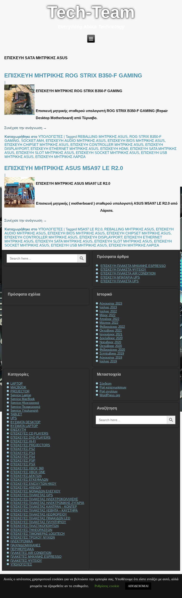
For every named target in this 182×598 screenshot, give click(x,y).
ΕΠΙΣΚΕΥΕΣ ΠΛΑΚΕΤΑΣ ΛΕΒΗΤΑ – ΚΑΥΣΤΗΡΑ (44, 510)
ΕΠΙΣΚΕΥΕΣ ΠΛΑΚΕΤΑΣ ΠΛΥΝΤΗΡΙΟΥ (38, 522)
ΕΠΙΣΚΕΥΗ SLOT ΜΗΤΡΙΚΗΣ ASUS (45, 153)
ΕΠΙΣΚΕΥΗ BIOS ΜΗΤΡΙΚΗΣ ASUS (136, 141)
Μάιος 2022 (107, 315)
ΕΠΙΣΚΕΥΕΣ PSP (22, 460)
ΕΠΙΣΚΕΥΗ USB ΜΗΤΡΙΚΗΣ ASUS (79, 245)
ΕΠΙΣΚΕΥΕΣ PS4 (22, 457)
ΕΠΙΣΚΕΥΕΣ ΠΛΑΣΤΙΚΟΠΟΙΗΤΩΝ (34, 526)
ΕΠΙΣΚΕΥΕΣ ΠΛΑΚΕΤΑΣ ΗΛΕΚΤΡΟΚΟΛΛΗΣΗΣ (44, 499)
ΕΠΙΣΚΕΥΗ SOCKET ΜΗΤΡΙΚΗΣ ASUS (107, 153)
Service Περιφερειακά (25, 407)
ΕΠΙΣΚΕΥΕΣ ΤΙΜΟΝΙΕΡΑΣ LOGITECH (37, 533)
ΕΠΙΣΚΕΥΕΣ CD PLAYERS (29, 433)
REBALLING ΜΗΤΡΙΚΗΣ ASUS (102, 137)
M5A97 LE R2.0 (90, 229)
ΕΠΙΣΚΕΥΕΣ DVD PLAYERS (30, 437)
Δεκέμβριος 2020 (111, 338)
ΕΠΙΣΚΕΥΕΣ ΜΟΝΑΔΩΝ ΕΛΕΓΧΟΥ (35, 491)
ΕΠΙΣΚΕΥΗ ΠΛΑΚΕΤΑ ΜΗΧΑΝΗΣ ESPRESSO (133, 266)
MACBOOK (18, 387)
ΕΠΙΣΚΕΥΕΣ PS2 (22, 449)
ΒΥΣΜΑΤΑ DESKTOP (25, 422)
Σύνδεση (105, 383)
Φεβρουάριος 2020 (112, 349)
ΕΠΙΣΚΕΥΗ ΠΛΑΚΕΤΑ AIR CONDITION (127, 273)
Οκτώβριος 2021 (111, 330)
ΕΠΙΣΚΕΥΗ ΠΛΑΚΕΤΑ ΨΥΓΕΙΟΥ (123, 269)
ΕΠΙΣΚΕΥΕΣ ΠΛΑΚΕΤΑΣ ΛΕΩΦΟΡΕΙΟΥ (38, 514)
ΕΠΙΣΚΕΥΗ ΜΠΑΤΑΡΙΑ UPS (120, 277)
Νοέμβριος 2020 (110, 342)
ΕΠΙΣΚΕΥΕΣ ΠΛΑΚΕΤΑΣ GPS (31, 495)
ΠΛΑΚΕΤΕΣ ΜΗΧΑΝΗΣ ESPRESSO (35, 556)
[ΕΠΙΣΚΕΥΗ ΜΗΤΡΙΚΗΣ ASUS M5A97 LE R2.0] (20, 207)
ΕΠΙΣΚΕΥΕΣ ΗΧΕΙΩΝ (25, 487)
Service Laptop (20, 395)
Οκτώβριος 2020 (111, 346)
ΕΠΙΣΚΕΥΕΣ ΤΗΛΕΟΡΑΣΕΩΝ (31, 530)
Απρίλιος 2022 (109, 319)
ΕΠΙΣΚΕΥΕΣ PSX (22, 464)
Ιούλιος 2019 (108, 361)
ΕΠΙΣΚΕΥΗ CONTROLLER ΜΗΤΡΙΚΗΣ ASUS (106, 145)
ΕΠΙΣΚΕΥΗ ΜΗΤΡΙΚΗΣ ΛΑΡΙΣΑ (60, 157)
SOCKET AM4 (32, 141)
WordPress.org (110, 395)
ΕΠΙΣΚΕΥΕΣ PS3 (22, 453)
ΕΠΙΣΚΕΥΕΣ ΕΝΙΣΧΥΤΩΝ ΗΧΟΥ (33, 484)
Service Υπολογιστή (24, 410)
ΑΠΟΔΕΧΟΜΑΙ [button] (138, 586)
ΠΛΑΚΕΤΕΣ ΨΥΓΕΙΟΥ (26, 560)
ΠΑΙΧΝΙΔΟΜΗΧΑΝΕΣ (25, 545)
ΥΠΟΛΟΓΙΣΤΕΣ (50, 137)
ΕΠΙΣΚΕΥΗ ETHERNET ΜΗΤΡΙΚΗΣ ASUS (64, 149)
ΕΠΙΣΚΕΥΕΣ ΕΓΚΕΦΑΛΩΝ (29, 479)
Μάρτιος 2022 (109, 322)
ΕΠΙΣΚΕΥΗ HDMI (114, 149)
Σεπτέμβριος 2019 (112, 353)
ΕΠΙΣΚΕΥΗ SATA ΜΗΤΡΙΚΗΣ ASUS (63, 241)
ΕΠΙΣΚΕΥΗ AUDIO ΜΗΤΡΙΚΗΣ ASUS (76, 141)
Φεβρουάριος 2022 (112, 326)
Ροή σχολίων (109, 391)
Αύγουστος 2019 (111, 357)
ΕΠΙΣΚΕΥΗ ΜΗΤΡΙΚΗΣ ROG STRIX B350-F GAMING (73, 75)
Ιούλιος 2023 (108, 307)
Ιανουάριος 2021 (111, 334)
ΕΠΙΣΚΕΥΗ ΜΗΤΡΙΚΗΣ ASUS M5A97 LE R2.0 (63, 168)
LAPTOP (16, 383)
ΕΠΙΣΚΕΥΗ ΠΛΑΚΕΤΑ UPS (119, 281)
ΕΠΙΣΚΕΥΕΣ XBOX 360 (27, 468)
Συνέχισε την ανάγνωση (25, 128)
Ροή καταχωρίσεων (113, 387)
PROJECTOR (19, 391)
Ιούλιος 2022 (108, 311)
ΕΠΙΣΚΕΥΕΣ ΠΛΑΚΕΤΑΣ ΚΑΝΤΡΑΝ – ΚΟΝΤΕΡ (43, 506)
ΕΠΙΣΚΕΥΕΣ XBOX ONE (27, 472)
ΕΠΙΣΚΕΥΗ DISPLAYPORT (100, 237)
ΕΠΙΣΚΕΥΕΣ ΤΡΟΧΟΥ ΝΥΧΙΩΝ (32, 537)
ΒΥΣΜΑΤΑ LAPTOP (24, 426)
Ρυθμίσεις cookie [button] (107, 586)
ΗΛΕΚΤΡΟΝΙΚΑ (21, 541)
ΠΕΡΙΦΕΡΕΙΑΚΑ (22, 549)
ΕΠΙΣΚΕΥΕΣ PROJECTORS (30, 445)
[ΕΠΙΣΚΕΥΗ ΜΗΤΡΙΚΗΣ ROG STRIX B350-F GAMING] (20, 115)
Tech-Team (91, 12)
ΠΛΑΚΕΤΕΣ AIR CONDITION (30, 553)
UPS (13, 418)
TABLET (16, 414)
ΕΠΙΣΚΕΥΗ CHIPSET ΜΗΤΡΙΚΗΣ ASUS (36, 145)
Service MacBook (22, 399)
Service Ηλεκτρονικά (24, 403)
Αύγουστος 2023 (111, 303)
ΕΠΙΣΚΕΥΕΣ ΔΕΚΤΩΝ (25, 476)
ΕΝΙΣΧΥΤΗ (18, 430)
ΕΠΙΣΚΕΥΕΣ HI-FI (23, 441)
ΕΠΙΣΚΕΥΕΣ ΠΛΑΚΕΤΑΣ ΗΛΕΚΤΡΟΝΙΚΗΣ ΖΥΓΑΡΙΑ (47, 503)
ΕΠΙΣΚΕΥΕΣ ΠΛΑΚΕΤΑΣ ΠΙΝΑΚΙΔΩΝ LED (40, 518)
